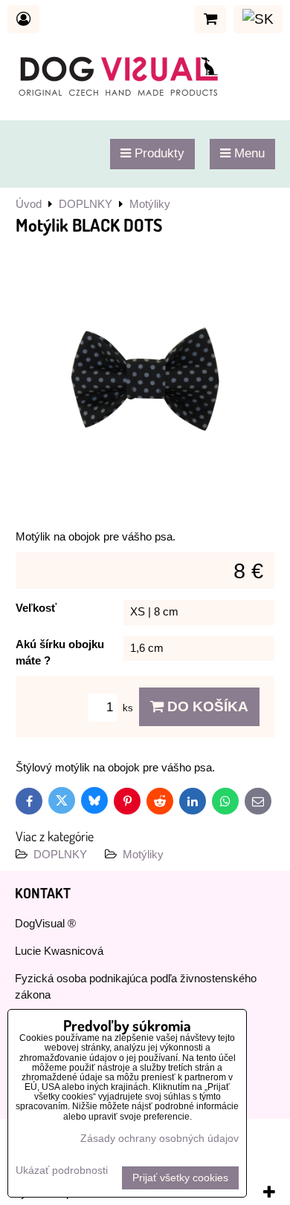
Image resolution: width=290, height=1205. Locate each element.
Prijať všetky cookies (180, 1177)
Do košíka (206, 706)
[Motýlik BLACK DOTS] (145, 381)
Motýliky (143, 855)
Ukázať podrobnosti (62, 1170)
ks (129, 707)
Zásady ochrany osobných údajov (159, 1138)
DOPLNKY (60, 855)
